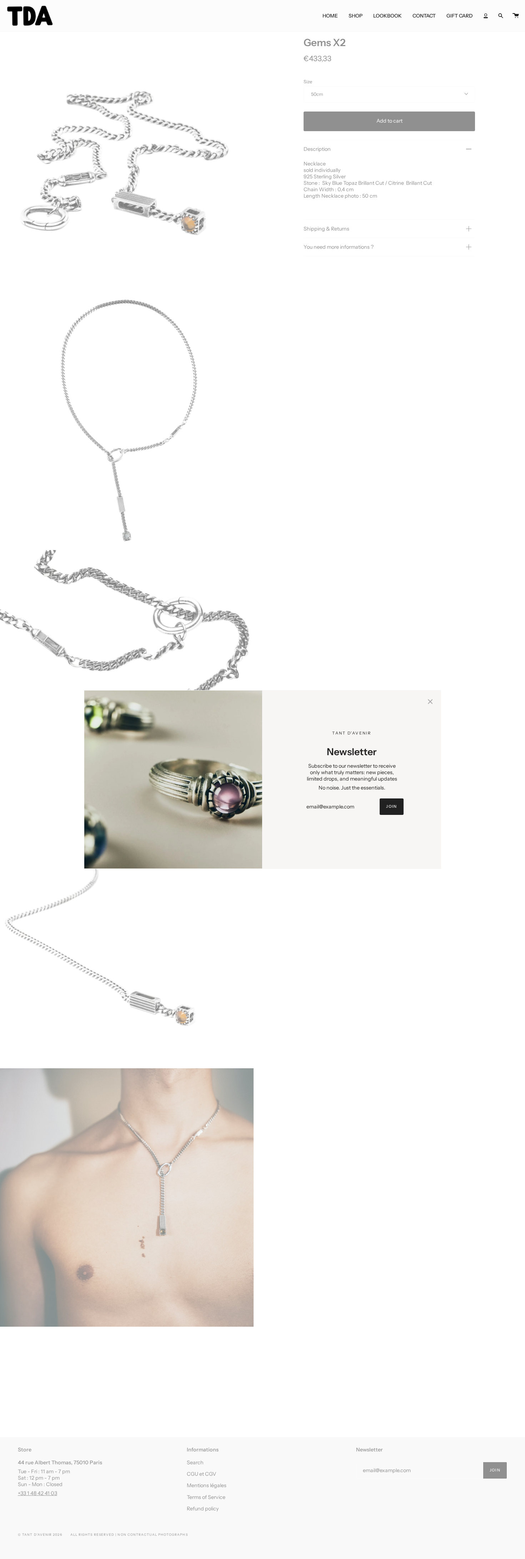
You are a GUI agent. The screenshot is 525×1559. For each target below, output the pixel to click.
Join (391, 806)
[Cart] (515, 15)
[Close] (430, 700)
